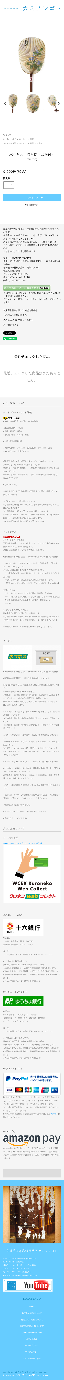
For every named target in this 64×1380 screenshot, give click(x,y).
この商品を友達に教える (15, 315)
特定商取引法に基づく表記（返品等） (21, 310)
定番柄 (39, 143)
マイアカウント (32, 1352)
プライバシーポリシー (32, 1333)
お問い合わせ (32, 1339)
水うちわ (7, 135)
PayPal (53, 1114)
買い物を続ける (10, 325)
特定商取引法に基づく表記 (32, 1326)
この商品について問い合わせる (18, 320)
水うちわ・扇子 (9, 139)
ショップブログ (32, 1345)
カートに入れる (35, 197)
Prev (5, 103)
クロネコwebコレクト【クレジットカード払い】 (23, 843)
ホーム (32, 1307)
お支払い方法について (32, 1313)
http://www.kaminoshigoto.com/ (22, 1275)
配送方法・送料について (32, 1320)
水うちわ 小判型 (26, 139)
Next (58, 103)
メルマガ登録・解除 (32, 1358)
